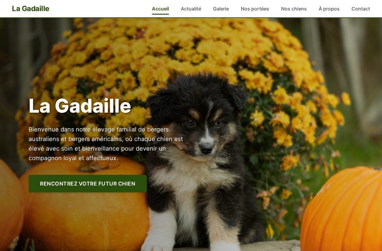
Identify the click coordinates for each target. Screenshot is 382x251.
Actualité (191, 9)
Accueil (160, 9)
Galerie (221, 9)
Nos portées (255, 9)
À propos (329, 9)
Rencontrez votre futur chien (87, 183)
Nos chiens (294, 9)
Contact (361, 9)
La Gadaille (30, 8)
